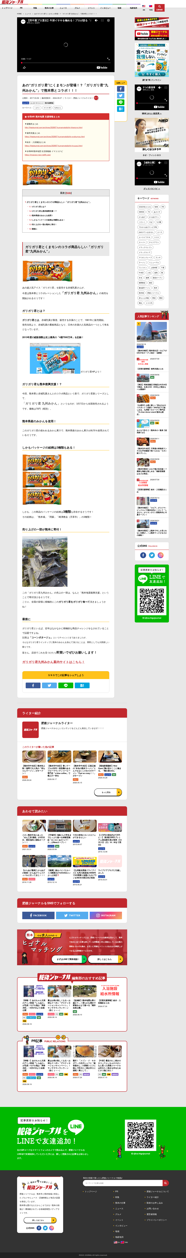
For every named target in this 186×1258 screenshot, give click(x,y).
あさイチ (157, 212)
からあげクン (154, 217)
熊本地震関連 (49, 103)
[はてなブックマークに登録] (82, 685)
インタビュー (31, 1017)
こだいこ (142, 222)
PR (24, 1017)
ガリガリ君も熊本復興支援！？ (43, 211)
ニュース (25, 103)
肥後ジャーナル (153, 293)
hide (68, 192)
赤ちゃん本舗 (144, 298)
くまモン (37, 108)
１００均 (149, 303)
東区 (150, 283)
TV (149, 212)
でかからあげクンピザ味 (148, 227)
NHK (156, 207)
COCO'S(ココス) (145, 207)
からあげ (142, 217)
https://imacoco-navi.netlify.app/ (38, 154)
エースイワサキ (144, 237)
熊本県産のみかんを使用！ (41, 215)
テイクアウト (154, 242)
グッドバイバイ (150, 188)
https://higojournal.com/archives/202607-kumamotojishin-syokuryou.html (55, 136)
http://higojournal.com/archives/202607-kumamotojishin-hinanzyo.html (53, 127)
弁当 (140, 277)
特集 (24, 1021)
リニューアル (154, 262)
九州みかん (57, 108)
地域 (114, 775)
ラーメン (142, 262)
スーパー (142, 242)
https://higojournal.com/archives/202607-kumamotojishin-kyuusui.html (53, 145)
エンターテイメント (36, 103)
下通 (162, 267)
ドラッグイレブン (145, 247)
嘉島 (156, 272)
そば (150, 222)
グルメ (25, 777)
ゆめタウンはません (146, 232)
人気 (149, 272)
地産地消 (86, 1074)
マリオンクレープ (145, 257)
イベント (32, 879)
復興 (147, 277)
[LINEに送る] (65, 685)
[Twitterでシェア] (49, 685)
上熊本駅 (154, 267)
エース (159, 232)
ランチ (158, 257)
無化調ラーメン (144, 288)
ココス (156, 237)
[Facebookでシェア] (33, 685)
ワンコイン (143, 267)
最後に (33, 228)
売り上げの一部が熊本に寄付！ (43, 224)
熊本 (155, 288)
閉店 (154, 298)
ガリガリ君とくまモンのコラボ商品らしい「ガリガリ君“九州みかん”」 (58, 202)
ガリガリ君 (47, 108)
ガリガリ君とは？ (37, 206)
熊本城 (141, 293)
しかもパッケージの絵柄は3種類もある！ (47, 220)
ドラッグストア (144, 252)
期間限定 (142, 283)
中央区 (141, 272)
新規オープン (158, 277)
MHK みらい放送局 (151, 113)
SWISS (141, 212)
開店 (161, 298)
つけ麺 (158, 222)
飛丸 (140, 303)
